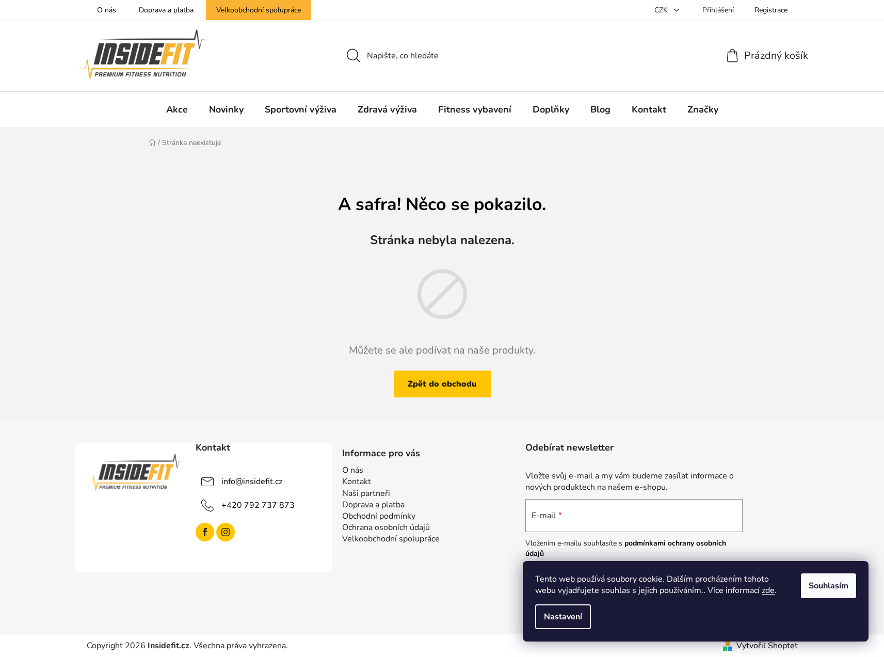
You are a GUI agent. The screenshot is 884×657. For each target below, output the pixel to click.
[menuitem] (177, 109)
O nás (106, 10)
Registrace (770, 10)
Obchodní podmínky (378, 516)
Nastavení (563, 616)
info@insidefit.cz (251, 481)
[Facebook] (205, 532)
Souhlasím (828, 585)
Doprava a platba (166, 10)
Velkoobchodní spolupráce (258, 10)
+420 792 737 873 (258, 505)
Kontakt (356, 481)
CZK (662, 10)
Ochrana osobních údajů (386, 527)
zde (768, 590)
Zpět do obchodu (442, 384)
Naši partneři (366, 493)
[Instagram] (225, 532)
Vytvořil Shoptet (767, 645)
